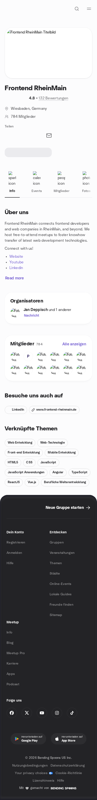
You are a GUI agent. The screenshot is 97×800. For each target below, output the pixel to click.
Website (16, 256)
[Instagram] (57, 713)
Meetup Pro (16, 653)
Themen (56, 563)
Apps (11, 674)
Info (9, 632)
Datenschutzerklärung (68, 765)
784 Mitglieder (23, 116)
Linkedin (16, 268)
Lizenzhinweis (43, 780)
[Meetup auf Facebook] (12, 713)
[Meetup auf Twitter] (27, 713)
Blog (10, 643)
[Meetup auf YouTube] (42, 713)
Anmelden (14, 553)
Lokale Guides (61, 594)
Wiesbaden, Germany (29, 108)
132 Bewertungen (53, 98)
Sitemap (56, 615)
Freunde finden (61, 604)
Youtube (16, 262)
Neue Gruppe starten (65, 508)
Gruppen (57, 542)
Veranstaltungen (62, 553)
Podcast (13, 684)
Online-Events (61, 584)
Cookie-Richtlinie (69, 773)
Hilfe (10, 563)
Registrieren (16, 542)
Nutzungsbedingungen (30, 765)
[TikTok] (72, 713)
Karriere (12, 663)
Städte (55, 573)
